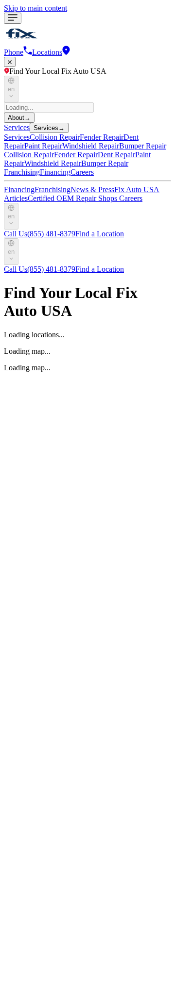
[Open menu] (12, 18)
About (19, 117)
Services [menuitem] (17, 137)
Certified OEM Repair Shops (73, 198)
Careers (82, 172)
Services (17, 127)
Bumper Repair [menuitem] (142, 146)
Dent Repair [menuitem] (116, 154)
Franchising (22, 172)
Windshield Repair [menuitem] (90, 146)
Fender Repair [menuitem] (101, 137)
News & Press (92, 189)
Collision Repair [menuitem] (55, 137)
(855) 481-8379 (39, 234)
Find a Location (99, 234)
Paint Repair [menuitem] (43, 146)
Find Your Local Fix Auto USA (57, 71)
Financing (55, 172)
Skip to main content (35, 8)
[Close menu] (10, 62)
